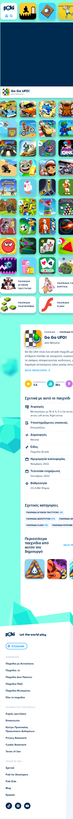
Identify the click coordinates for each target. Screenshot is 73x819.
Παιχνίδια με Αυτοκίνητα (19, 663)
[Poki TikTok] (9, 806)
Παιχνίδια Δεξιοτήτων (40, 519)
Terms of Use (13, 751)
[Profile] (6, 16)
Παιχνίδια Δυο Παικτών (19, 677)
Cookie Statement (16, 745)
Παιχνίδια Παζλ (14, 684)
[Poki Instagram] (18, 806)
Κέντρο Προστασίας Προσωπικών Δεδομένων (20, 729)
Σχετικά (10, 768)
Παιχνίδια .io (13, 670)
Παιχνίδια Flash (37, 525)
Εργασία (10, 795)
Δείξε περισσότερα (36, 370)
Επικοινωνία (12, 720)
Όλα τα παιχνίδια (15, 697)
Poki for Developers (17, 774)
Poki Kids (11, 781)
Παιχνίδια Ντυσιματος (18, 691)
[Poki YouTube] (27, 806)
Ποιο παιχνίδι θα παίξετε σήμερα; (11, 16)
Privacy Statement (16, 738)
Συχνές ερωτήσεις (16, 714)
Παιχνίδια (49, 332)
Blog (8, 788)
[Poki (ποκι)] (9, 8)
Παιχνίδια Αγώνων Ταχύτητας (44, 512)
